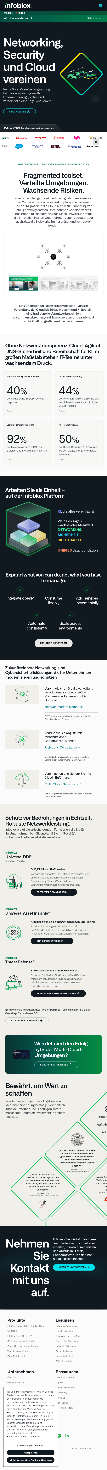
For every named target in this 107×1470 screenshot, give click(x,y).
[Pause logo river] (96, 142)
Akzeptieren (31, 1452)
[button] (100, 5)
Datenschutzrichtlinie (26, 1423)
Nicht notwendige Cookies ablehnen (30, 1460)
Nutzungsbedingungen (36, 1429)
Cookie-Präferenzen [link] (82, 1448)
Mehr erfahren (94, 18)
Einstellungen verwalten (30, 1445)
